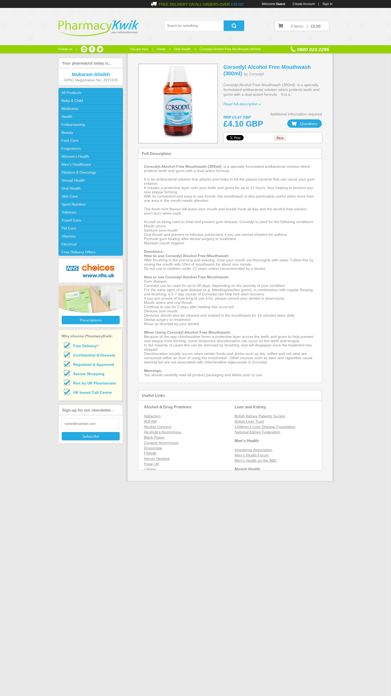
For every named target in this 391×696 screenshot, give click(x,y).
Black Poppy (154, 437)
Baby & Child (72, 100)
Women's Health (75, 156)
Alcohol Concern (158, 427)
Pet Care (68, 228)
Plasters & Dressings (78, 172)
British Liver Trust (249, 421)
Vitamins (68, 236)
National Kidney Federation (257, 432)
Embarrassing (73, 124)
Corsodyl (256, 74)
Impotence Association (253, 450)
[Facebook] (92, 49)
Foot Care (69, 140)
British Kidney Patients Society (260, 416)
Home (161, 49)
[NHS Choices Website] (90, 270)
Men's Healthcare (76, 164)
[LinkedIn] (84, 49)
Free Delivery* (85, 346)
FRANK (150, 453)
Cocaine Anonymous (161, 443)
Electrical (69, 244)
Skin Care (69, 196)
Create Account (304, 4)
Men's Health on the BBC (256, 460)
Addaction (152, 416)
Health (66, 116)
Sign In (327, 4)
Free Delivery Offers (78, 252)
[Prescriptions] (90, 306)
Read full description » (242, 104)
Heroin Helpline (157, 458)
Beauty (67, 132)
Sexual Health (73, 180)
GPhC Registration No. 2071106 (91, 80)
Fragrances (71, 148)
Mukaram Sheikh (91, 74)
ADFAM (150, 421)
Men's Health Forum (252, 455)
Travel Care (71, 220)
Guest (280, 4)
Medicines (69, 108)
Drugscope (153, 448)
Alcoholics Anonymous (162, 432)
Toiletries (68, 212)
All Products (71, 92)
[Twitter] (100, 49)
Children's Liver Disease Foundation (265, 427)
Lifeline (150, 469)
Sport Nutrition (73, 204)
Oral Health (182, 49)
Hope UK (151, 464)
